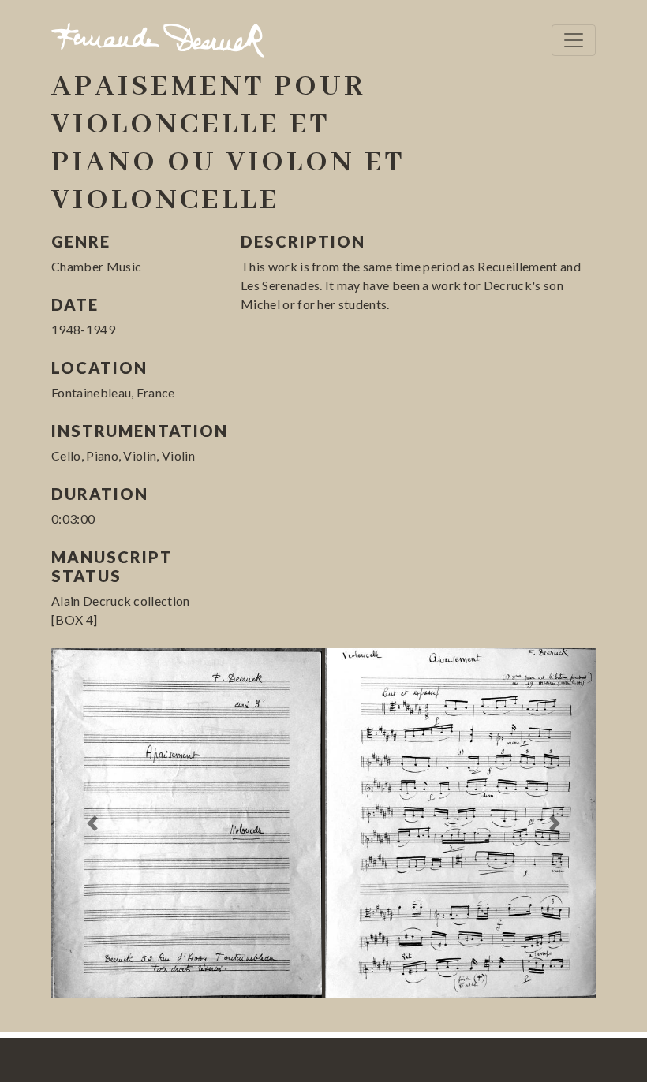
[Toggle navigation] (574, 40)
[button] (92, 823)
